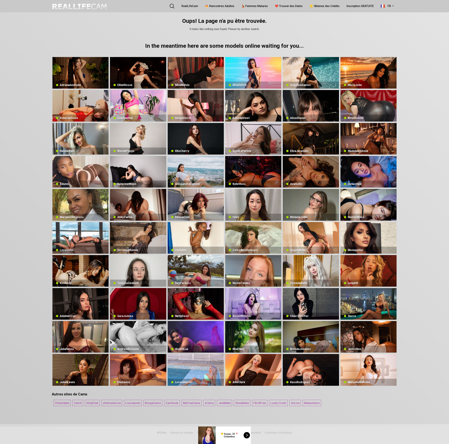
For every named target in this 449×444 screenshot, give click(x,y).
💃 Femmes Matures (254, 6)
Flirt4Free (259, 403)
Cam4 (78, 403)
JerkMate (224, 403)
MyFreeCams (191, 403)
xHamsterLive (112, 403)
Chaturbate (62, 403)
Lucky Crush (278, 403)
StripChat (92, 403)
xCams (209, 403)
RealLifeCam (190, 6)
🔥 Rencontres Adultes (219, 6)
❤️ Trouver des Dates (288, 6)
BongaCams (153, 403)
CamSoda (172, 403)
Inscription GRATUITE (360, 6)
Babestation (312, 403)
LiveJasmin (132, 403)
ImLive (295, 403)
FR (388, 6)
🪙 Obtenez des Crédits (325, 6)
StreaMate (242, 403)
